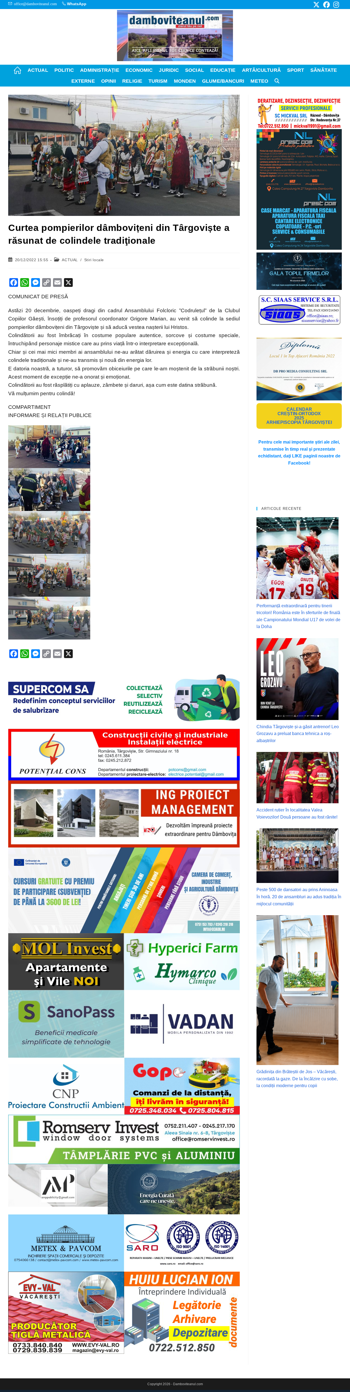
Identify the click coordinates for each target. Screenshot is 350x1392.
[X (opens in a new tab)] (316, 4)
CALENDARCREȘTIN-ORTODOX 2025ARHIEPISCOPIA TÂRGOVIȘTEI (299, 416)
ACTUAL (70, 260)
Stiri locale (94, 260)
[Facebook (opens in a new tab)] (326, 4)
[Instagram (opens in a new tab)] (335, 4)
